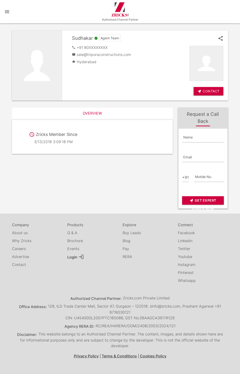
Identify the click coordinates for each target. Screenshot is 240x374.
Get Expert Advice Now (202, 201)
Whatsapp (187, 280)
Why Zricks (21, 240)
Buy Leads (132, 232)
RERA (127, 256)
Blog (126, 240)
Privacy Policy (86, 356)
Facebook (186, 232)
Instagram (186, 264)
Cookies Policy (153, 356)
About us (20, 232)
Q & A (72, 232)
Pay (126, 248)
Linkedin (185, 240)
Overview (92, 113)
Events (73, 248)
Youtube (185, 256)
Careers (19, 248)
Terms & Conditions (119, 356)
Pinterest (186, 272)
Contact (19, 264)
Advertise (20, 256)
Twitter (184, 248)
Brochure (75, 240)
